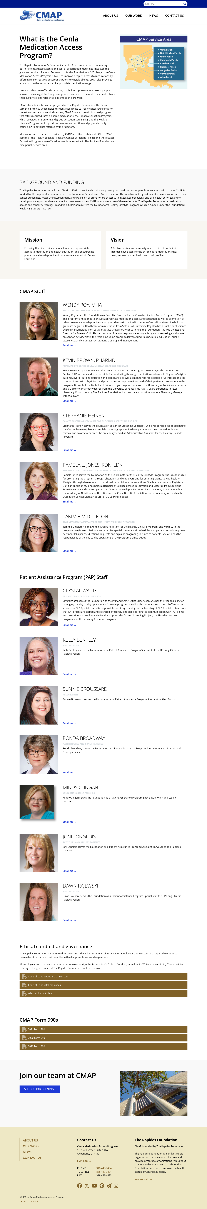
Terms (23, 1201)
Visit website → (143, 1179)
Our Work (133, 15)
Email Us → (84, 1161)
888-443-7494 (104, 1171)
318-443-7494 (104, 1168)
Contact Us (174, 15)
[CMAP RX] (42, 16)
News (153, 15)
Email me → (69, 345)
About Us (110, 15)
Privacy (34, 1201)
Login (2, 1206)
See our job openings (39, 1089)
